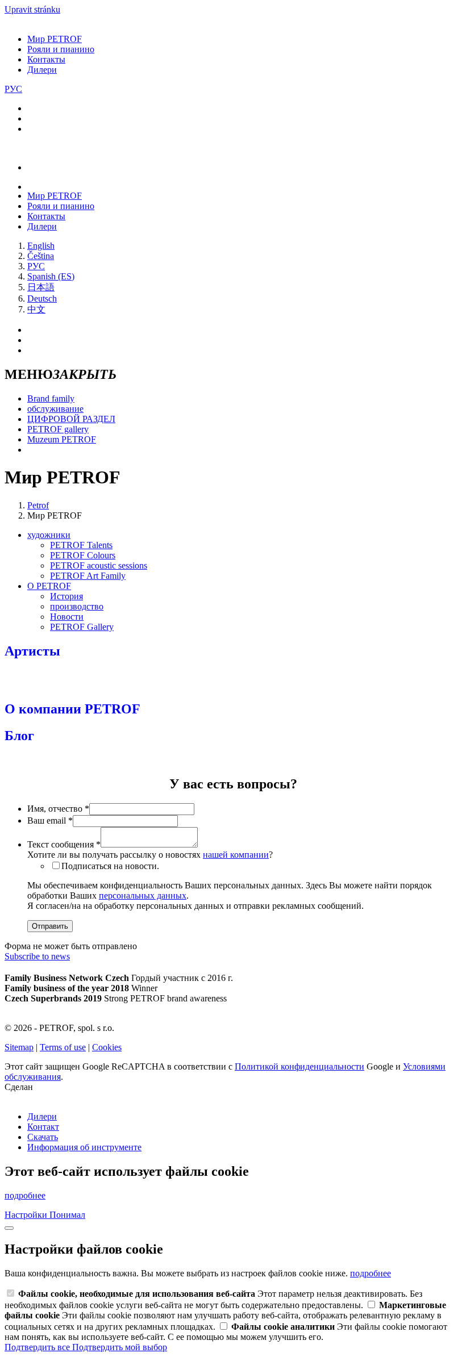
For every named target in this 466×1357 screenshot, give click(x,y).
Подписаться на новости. (110, 866)
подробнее (25, 1195)
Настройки (27, 1215)
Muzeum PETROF (61, 439)
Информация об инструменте (84, 1147)
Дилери (42, 69)
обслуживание (55, 409)
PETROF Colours (82, 555)
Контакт (43, 1126)
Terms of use (63, 1047)
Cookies (107, 1047)
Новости (67, 616)
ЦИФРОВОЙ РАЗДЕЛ (71, 419)
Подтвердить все (38, 1347)
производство (76, 606)
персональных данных (142, 895)
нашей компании (236, 854)
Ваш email (50, 820)
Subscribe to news (37, 956)
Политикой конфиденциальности (299, 1066)
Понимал (67, 1215)
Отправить (50, 926)
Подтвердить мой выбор (119, 1347)
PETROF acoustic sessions (98, 565)
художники (48, 535)
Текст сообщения (64, 844)
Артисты (32, 651)
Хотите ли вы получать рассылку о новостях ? (150, 854)
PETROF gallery (58, 429)
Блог (19, 735)
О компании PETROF (72, 709)
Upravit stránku (32, 9)
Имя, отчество (58, 808)
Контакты (46, 59)
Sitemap (19, 1047)
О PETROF (49, 586)
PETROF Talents (81, 545)
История (66, 596)
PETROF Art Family (88, 576)
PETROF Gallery (82, 627)
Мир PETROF (54, 39)
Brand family (50, 398)
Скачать (42, 1137)
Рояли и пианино (60, 49)
